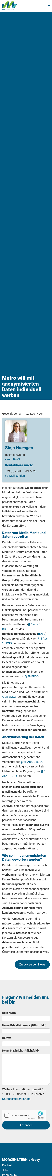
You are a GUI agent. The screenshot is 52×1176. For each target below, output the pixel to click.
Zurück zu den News (32, 964)
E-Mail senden (15, 475)
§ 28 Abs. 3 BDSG (32, 762)
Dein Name (9, 1012)
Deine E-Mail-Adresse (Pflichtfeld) (24, 1025)
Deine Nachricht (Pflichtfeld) (20, 1050)
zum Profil (13, 459)
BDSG (41, 633)
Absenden (26, 1125)
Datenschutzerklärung (16, 1099)
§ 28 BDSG (32, 676)
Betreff (6, 1038)
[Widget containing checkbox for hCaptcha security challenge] (24, 1115)
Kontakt (7, 1165)
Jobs (5, 1170)
